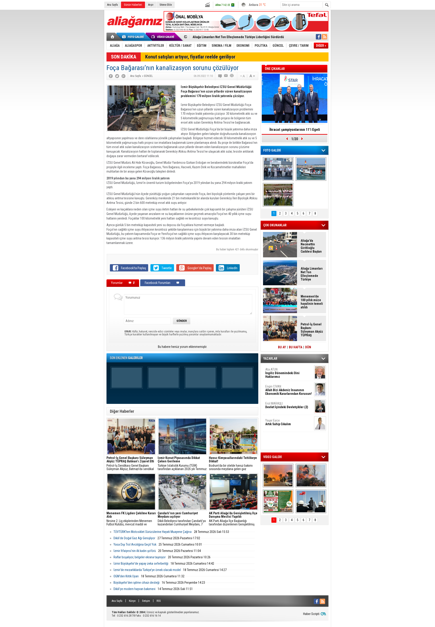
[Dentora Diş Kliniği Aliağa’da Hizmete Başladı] (278, 169)
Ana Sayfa (112, 4)
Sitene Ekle (166, 4)
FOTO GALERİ (272, 150)
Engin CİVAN (288, 390)
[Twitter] (117, 76)
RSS (159, 601)
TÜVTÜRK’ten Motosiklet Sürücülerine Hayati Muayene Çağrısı (153, 532)
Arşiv (150, 4)
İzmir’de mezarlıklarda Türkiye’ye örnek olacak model (147, 570)
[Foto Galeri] (133, 37)
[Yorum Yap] (220, 76)
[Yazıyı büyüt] (252, 76)
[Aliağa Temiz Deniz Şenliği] (311, 169)
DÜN (308, 347)
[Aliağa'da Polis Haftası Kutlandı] (311, 501)
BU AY (282, 347)
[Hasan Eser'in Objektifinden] (278, 195)
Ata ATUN (282, 373)
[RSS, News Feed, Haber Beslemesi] (324, 36)
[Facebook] (111, 76)
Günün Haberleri (133, 4)
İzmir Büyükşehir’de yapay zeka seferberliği (141, 563)
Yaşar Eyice (278, 422)
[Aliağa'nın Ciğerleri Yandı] (311, 475)
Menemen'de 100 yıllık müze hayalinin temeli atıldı (312, 302)
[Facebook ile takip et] (318, 36)
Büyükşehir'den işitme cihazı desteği (137, 582)
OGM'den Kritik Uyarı (126, 576)
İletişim (146, 601)
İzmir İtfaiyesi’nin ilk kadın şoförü (135, 551)
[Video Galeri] (163, 37)
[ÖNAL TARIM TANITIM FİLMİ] (278, 501)
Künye (132, 601)
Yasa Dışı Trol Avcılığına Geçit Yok (135, 544)
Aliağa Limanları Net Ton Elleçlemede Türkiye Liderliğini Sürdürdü (238, 37)
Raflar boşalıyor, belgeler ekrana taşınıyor (140, 557)
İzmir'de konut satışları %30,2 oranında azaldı (294, 131)
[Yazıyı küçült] (242, 76)
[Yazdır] (232, 76)
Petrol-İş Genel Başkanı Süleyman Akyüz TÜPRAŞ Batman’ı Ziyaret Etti (312, 329)
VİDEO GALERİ (272, 457)
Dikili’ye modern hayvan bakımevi (134, 589)
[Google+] (123, 76)
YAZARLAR (270, 358)
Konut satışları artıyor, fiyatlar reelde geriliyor (190, 57)
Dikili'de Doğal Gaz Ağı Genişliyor (134, 538)
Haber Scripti (311, 614)
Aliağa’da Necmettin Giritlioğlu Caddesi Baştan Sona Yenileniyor (311, 246)
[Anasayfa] (112, 37)
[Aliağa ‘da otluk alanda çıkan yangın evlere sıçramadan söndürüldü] (278, 475)
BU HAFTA (295, 347)
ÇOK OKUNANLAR (275, 225)
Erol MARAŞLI (286, 405)
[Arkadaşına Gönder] (226, 76)
